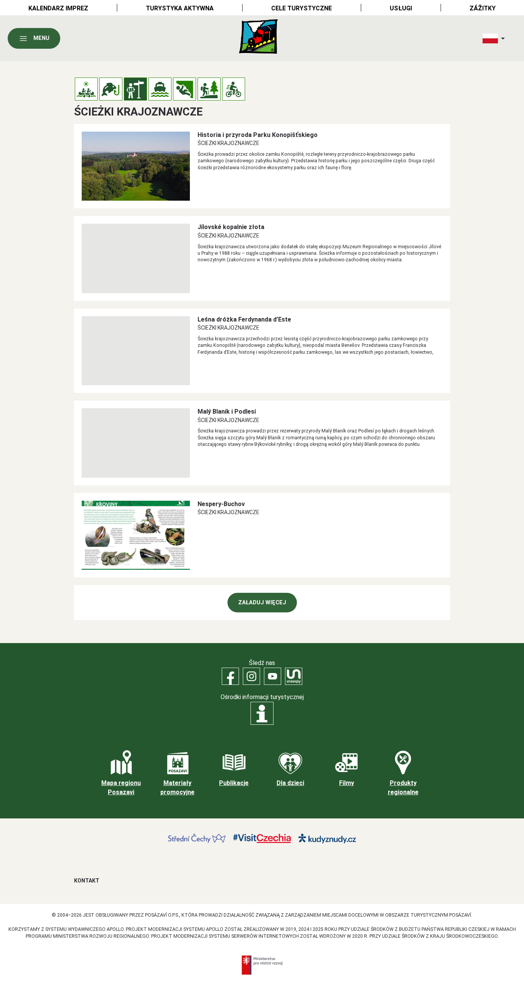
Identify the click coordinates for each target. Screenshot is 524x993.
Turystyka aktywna (180, 8)
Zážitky (483, 8)
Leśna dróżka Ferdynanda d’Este (244, 319)
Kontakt (86, 881)
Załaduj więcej (262, 602)
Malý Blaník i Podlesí (227, 411)
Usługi (401, 8)
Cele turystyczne (301, 8)
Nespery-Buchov (221, 504)
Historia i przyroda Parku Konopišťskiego (258, 135)
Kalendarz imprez (58, 8)
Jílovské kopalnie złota (231, 227)
